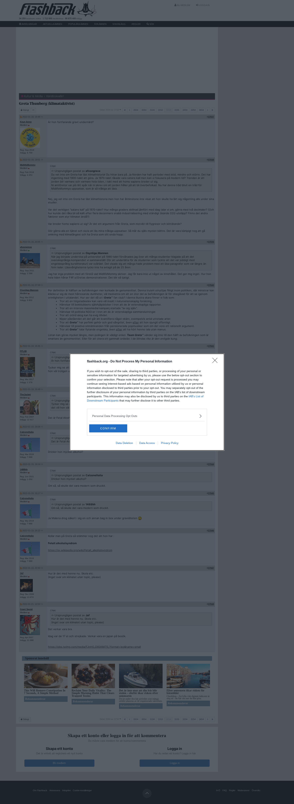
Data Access (147, 443)
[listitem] (147, 416)
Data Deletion (124, 443)
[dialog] (147, 402)
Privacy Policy (169, 443)
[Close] (216, 361)
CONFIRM (108, 428)
